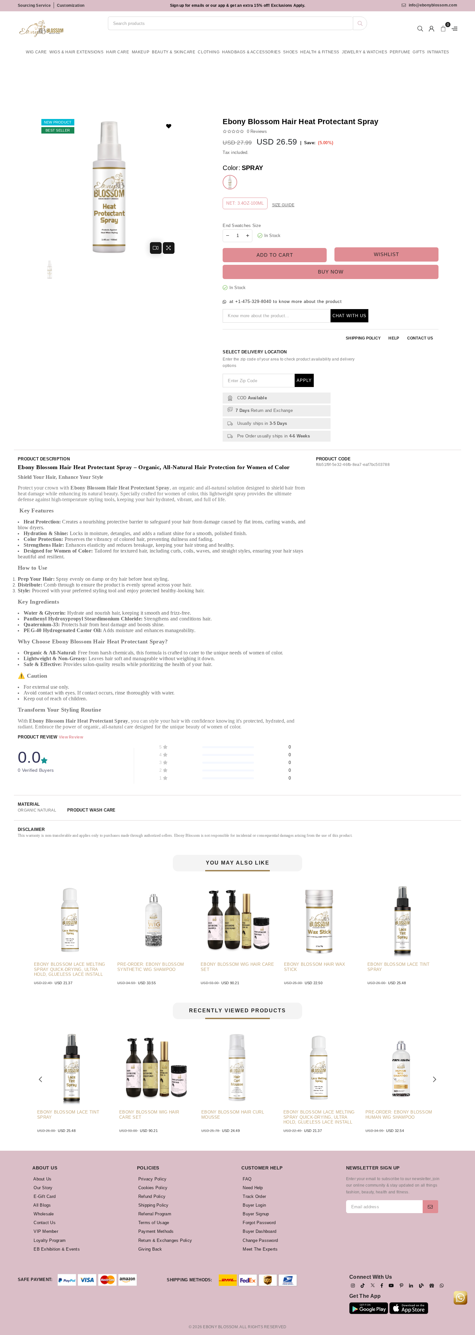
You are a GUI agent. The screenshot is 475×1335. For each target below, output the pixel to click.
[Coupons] (432, 1285)
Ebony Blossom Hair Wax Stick (254, 967)
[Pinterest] (401, 1285)
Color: (243, 167)
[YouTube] (391, 1285)
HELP (393, 338)
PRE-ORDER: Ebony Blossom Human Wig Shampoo (356, 1115)
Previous (26, 931)
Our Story (42, 1187)
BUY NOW (330, 272)
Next (449, 931)
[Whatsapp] (441, 1285)
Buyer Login (253, 1205)
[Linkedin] (411, 1285)
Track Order (253, 1196)
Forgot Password (258, 1222)
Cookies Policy (152, 1187)
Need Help (252, 1187)
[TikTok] (362, 1285)
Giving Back (149, 1249)
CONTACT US (420, 338)
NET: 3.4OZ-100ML (245, 203)
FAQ (246, 1179)
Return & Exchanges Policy (164, 1240)
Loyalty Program (49, 1240)
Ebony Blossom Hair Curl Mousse (190, 1115)
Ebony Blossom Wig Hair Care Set (176, 967)
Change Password (259, 1240)
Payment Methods (155, 1231)
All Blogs (41, 1205)
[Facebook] (382, 1285)
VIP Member (45, 1231)
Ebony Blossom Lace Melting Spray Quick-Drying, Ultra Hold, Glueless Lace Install (277, 1117)
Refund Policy (151, 1196)
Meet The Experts (259, 1249)
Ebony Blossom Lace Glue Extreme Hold (422, 967)
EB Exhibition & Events (56, 1249)
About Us (41, 1179)
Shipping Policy (153, 1205)
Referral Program (154, 1213)
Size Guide (283, 205)
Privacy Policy (152, 1179)
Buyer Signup (255, 1213)
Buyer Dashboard (258, 1231)
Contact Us (44, 1222)
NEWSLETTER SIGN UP (373, 1167)
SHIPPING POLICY (363, 338)
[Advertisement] (179, 95)
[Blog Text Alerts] (421, 1285)
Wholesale (43, 1213)
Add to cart (275, 255)
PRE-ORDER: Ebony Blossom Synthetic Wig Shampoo (90, 967)
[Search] (360, 23)
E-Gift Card (44, 1196)
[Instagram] (352, 1285)
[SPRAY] (230, 182)
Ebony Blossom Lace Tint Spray (338, 967)
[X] (372, 1285)
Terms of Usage (153, 1222)
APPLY (304, 380)
